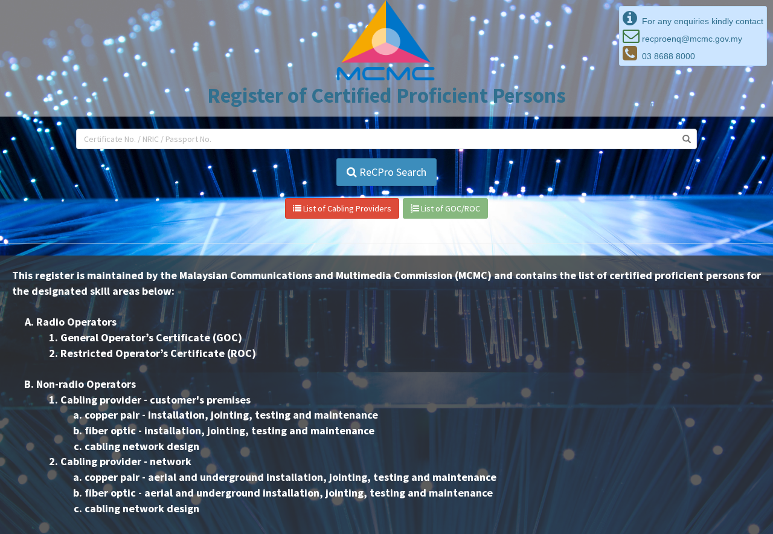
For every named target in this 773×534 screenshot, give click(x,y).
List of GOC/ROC (449, 208)
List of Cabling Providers (346, 208)
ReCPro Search (391, 172)
